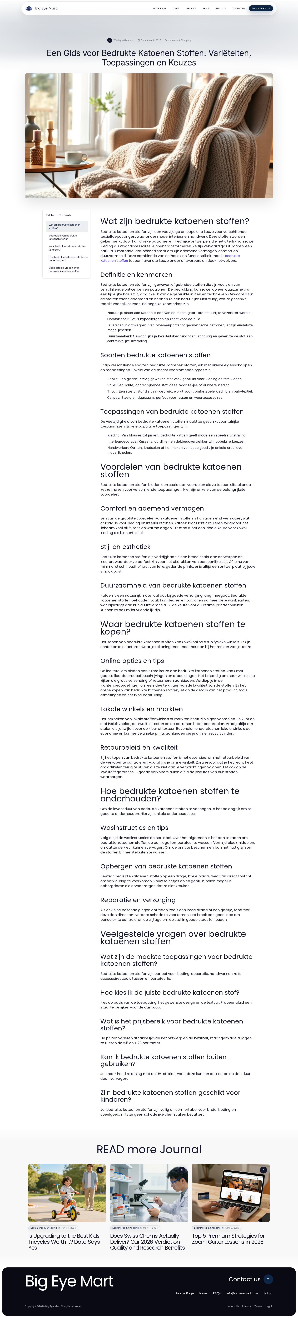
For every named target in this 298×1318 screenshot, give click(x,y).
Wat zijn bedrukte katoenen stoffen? (64, 226)
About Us (233, 1306)
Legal (269, 1306)
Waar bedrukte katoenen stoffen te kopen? (67, 248)
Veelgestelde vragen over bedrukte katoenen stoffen (64, 269)
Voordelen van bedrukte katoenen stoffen (63, 237)
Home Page (185, 1293)
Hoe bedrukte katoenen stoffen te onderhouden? (68, 259)
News (203, 1293)
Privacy (246, 1306)
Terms (258, 1306)
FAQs (217, 1293)
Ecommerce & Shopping (178, 40)
